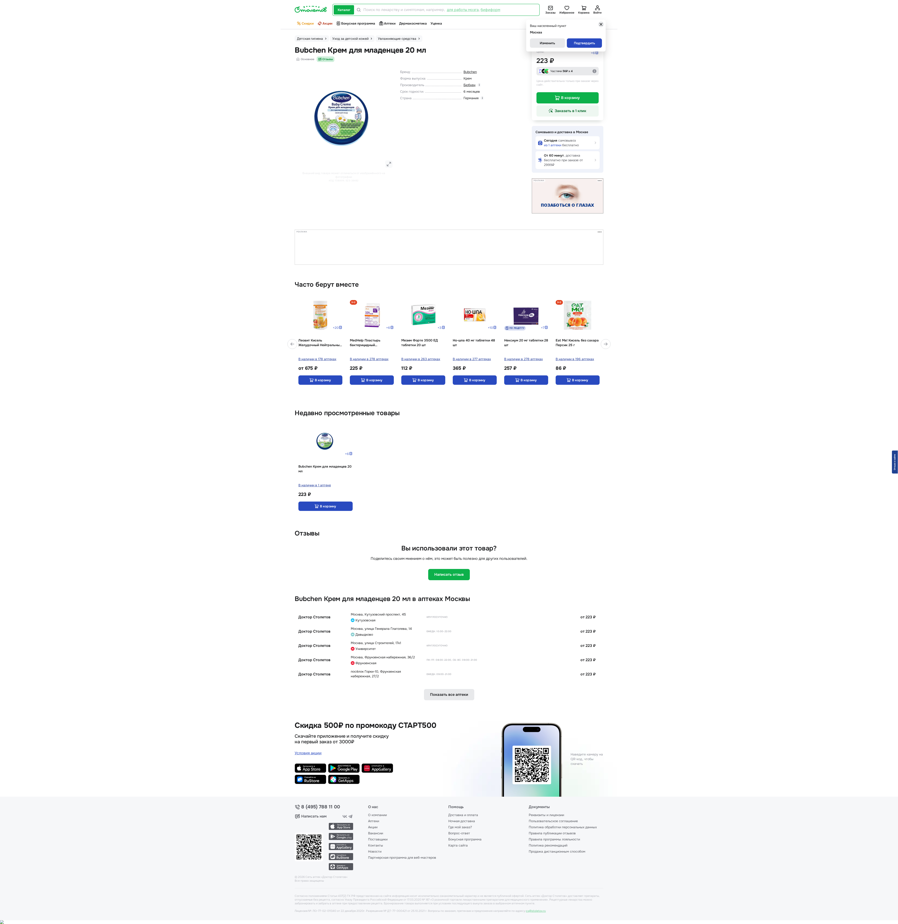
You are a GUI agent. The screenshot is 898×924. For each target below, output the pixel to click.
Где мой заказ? (460, 827)
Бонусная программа (358, 23)
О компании (377, 815)
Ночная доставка (461, 821)
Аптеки (389, 23)
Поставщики (377, 839)
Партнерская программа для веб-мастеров (402, 857)
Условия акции (308, 753)
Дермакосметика (413, 23)
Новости (374, 851)
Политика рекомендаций (548, 845)
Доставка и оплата (463, 815)
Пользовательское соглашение (553, 821)
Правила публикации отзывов (552, 833)
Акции (327, 23)
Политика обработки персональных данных (563, 827)
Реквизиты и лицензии (546, 815)
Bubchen (470, 72)
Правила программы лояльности (554, 839)
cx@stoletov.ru (536, 911)
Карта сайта (458, 845)
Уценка (436, 23)
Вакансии (375, 833)
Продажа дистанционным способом (557, 851)
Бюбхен (469, 85)
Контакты (375, 845)
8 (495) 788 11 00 (320, 807)
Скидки (308, 23)
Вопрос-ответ (459, 833)
